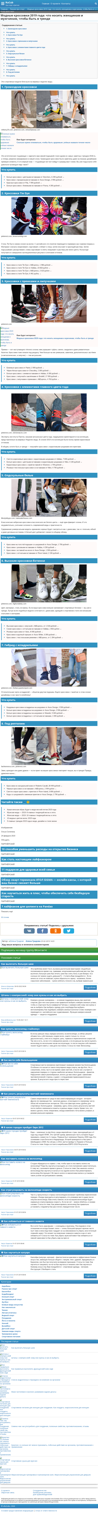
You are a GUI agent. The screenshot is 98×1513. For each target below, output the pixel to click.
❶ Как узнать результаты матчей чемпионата (27, 1093)
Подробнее (90, 987)
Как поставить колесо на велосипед (21, 1158)
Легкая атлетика (9, 1313)
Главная (45, 3)
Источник (5, 917)
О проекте (55, 3)
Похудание (6, 1318)
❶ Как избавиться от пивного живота (22, 1221)
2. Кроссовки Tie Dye (14, 35)
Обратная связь (7, 1493)
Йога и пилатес (8, 1321)
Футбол (5, 1302)
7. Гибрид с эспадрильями (16, 66)
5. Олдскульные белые (15, 54)
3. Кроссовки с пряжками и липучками (22, 41)
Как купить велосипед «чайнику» (20, 1028)
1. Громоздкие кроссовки (16, 29)
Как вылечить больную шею (17, 963)
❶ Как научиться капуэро (15, 1252)
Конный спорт (8, 1297)
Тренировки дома (9, 1334)
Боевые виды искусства (12, 1305)
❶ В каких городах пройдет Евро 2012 (22, 1127)
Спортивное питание (11, 1336)
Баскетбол (6, 1291)
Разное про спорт (7, 988)
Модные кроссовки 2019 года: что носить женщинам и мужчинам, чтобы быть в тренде (55, 338)
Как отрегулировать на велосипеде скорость (26, 1189)
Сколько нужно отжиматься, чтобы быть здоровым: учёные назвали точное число (53, 142)
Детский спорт (8, 1328)
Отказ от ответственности (46, 1511)
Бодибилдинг (8, 1294)
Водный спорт (8, 1315)
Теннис (5, 1310)
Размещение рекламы (42, 1493)
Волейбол (6, 1326)
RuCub (9, 2)
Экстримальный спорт (12, 1299)
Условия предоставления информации (17, 1511)
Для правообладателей (42, 1494)
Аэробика (6, 1286)
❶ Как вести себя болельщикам (19, 1060)
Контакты (65, 3)
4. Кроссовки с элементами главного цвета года (25, 47)
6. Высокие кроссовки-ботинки (18, 60)
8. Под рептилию (13, 72)
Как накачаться (8, 1307)
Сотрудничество (39, 1490)
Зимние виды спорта (11, 1331)
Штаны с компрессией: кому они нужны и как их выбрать (34, 995)
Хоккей (5, 1323)
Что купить (10, 32)
